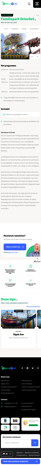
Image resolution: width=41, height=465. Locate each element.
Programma (14, 29)
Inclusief (24, 29)
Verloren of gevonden (28, 390)
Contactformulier (27, 403)
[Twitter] (33, 368)
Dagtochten (5, 384)
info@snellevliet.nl (9, 407)
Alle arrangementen (33, 306)
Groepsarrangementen (9, 387)
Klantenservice (26, 406)
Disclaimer (20, 453)
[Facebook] (22, 368)
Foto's (6, 29)
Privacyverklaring (22, 455)
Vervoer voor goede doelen (30, 387)
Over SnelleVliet (26, 384)
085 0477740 (13, 252)
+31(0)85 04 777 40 (10, 403)
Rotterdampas (26, 381)
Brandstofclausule (34, 455)
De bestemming (34, 29)
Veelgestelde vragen (28, 410)
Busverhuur (5, 381)
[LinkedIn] (27, 368)
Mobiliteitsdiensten (7, 393)
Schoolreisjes (5, 390)
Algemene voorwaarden (32, 453)
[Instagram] (38, 368)
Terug (37, 15)
